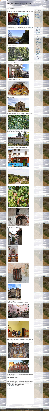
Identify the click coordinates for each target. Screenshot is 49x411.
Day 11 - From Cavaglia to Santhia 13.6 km (38, 42)
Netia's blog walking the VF (37, 17)
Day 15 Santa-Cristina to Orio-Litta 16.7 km (38, 36)
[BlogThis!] (16, 385)
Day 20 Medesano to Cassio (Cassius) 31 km (39, 29)
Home (20, 405)
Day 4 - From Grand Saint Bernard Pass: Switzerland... (38, 53)
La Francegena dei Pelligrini (38, 16)
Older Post (31, 405)
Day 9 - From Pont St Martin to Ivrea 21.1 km (39, 45)
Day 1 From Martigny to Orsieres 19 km (38, 57)
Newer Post (8, 405)
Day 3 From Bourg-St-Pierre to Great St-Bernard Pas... (39, 54)
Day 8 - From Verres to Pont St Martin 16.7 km (39, 46)
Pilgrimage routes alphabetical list (38, 22)
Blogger (28, 409)
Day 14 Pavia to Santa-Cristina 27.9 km (38, 38)
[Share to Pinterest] (18, 385)
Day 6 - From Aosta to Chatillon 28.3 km (38, 49)
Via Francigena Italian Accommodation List (37, 14)
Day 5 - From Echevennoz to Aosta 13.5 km (38, 51)
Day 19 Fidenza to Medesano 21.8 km (38, 30)
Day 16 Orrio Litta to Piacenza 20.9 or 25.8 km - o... (39, 35)
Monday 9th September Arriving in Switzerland (38, 58)
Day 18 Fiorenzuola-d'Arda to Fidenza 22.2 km (38, 32)
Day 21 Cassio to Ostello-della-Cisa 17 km (38, 27)
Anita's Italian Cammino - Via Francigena (18, 3)
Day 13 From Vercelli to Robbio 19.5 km (38, 39)
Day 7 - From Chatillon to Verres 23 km (38, 48)
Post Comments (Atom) (12, 406)
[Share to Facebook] (17, 385)
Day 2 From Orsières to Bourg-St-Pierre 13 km (38, 56)
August (37, 60)
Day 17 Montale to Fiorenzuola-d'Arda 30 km (39, 33)
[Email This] (15, 385)
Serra (30, 27)
